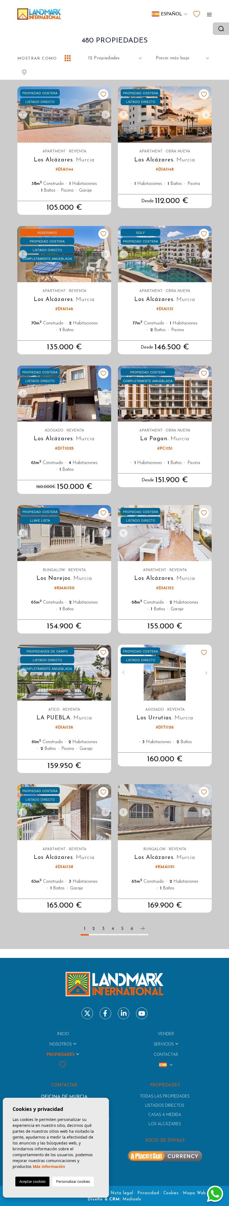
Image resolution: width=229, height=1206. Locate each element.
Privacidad (148, 1193)
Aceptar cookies (32, 1181)
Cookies (171, 1193)
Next (105, 114)
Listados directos (164, 1106)
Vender (166, 1034)
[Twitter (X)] (87, 1013)
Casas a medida (164, 1115)
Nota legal (122, 1193)
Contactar (166, 1055)
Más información (49, 1166)
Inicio (63, 1034)
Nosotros (60, 1044)
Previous (22, 114)
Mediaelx (132, 1199)
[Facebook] (105, 1013)
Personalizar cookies (73, 1181)
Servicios (164, 1044)
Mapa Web (194, 1193)
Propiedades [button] (61, 1055)
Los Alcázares (165, 1124)
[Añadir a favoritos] (103, 94)
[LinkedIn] (123, 1013)
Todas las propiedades (165, 1096)
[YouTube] (141, 1013)
